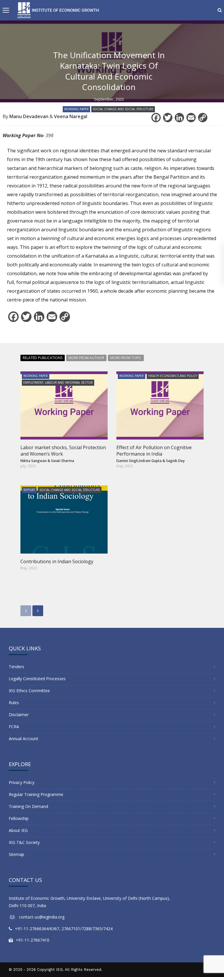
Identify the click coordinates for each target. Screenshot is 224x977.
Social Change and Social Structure (123, 109)
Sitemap (16, 854)
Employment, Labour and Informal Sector (58, 382)
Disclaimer (19, 714)
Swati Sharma (62, 460)
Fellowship (19, 818)
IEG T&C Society (24, 842)
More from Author (86, 357)
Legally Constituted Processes (37, 678)
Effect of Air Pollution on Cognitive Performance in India (154, 450)
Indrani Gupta (150, 460)
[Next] (37, 610)
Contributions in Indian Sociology (56, 561)
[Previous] (25, 610)
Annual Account (23, 738)
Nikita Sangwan (33, 460)
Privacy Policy (21, 782)
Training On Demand (28, 806)
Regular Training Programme (36, 794)
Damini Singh (127, 460)
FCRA (14, 726)
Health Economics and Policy (172, 376)
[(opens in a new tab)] (64, 519)
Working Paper (76, 109)
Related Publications (42, 357)
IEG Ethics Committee (29, 690)
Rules (14, 702)
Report (29, 490)
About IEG (18, 830)
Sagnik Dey (175, 460)
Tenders (16, 666)
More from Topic (125, 357)
